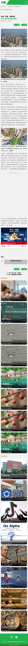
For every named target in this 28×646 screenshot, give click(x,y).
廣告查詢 (23, 641)
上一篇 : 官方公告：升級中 (14, 272)
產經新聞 (17, 6)
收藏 (18, 24)
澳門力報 (2, 6)
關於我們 (5, 641)
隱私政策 (18, 641)
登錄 (18, 262)
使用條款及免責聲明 (11, 641)
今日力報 (10, 6)
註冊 (13, 262)
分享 (25, 24)
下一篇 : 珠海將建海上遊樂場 (14, 274)
